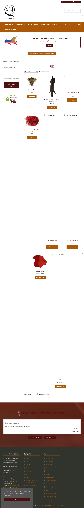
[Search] (82, 16)
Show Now (49, 45)
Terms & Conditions (57, 505)
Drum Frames (49, 461)
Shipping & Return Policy (33, 471)
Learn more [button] (7, 495)
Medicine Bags (50, 487)
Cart (27, 474)
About (36, 24)
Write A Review (50, 438)
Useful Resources (30, 485)
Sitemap (39, 505)
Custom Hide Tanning (52, 480)
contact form (15, 487)
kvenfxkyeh (75, 431)
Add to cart (52, 107)
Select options (52, 247)
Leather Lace (49, 477)
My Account (77, 2)
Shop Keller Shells (23, 24)
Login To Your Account (12, 85)
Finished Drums (50, 458)
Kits (47, 468)
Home (6, 61)
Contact (55, 24)
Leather (48, 474)
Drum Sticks (49, 464)
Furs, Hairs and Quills (52, 484)
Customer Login (67, 2)
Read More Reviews (35, 438)
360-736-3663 (13, 470)
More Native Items (51, 493)
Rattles (48, 490)
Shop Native (8, 24)
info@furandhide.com (13, 485)
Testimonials (45, 24)
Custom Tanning (10, 29)
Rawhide (48, 471)
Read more (32, 96)
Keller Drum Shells (51, 496)
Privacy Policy (47, 505)
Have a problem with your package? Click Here (42, 53)
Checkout (28, 477)
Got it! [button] (17, 499)
